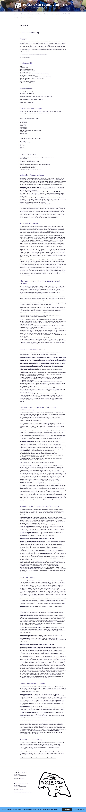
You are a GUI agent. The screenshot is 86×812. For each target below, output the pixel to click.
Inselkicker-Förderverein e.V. (45, 5)
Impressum (22, 16)
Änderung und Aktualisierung (26, 82)
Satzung (16, 16)
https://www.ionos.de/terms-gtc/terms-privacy (52, 567)
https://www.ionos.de (25, 567)
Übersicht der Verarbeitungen (26, 69)
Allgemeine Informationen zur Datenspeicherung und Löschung (34, 73)
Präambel (22, 66)
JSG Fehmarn (30, 13)
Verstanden (67, 809)
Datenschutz (30, 16)
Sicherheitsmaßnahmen (25, 72)
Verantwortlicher (24, 67)
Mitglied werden (38, 13)
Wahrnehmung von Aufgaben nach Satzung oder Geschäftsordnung (35, 76)
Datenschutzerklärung (79, 809)
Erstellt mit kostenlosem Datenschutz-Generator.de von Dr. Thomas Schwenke (38, 757)
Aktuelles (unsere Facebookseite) (63, 13)
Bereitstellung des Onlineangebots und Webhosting (32, 78)
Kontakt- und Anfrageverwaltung (27, 81)
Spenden (46, 13)
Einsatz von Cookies (24, 79)
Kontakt (52, 13)
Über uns (23, 13)
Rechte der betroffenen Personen (27, 75)
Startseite (16, 13)
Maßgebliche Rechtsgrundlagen (27, 70)
